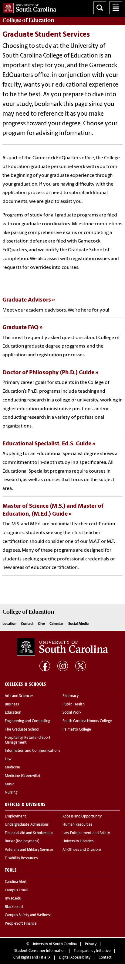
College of (28, 20)
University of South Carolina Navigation (115, 8)
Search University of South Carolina (99, 8)
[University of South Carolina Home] (28, 7)
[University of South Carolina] (62, 647)
